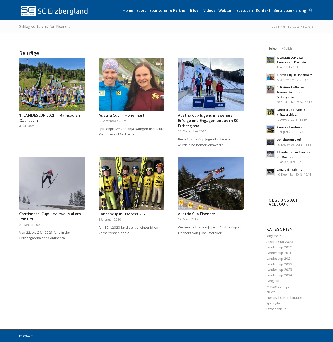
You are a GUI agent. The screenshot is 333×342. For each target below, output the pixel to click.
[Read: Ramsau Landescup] (270, 129)
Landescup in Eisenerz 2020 (123, 213)
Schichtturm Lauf (289, 140)
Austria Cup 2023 (279, 241)
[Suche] (311, 10)
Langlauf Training (289, 169)
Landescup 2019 (279, 247)
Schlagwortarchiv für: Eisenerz (45, 26)
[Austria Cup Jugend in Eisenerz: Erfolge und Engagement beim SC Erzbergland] (211, 84)
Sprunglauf (274, 303)
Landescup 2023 (279, 269)
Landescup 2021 (279, 258)
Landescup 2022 (279, 264)
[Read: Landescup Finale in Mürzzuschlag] (270, 112)
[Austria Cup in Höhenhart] (131, 84)
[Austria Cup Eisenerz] (211, 183)
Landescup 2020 (279, 252)
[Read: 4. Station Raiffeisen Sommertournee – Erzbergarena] (270, 90)
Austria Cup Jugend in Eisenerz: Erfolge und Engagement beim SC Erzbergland (208, 120)
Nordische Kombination (284, 297)
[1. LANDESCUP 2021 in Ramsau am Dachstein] (52, 84)
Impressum (26, 335)
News (270, 292)
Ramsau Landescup (290, 127)
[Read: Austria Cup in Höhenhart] (270, 77)
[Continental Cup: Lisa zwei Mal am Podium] (52, 183)
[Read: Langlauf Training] (270, 172)
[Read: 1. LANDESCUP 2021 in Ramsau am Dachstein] (270, 60)
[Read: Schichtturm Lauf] (270, 142)
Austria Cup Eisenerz (196, 213)
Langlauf (272, 280)
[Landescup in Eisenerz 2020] (131, 183)
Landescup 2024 (279, 275)
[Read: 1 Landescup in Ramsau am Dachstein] (270, 154)
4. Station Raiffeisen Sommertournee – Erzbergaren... (291, 92)
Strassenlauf (276, 308)
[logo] (54, 10)
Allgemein (273, 236)
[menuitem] (128, 10)
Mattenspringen (278, 286)
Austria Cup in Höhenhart (122, 115)
